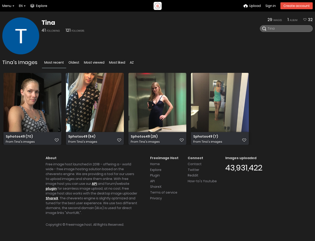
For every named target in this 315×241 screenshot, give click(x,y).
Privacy (156, 198)
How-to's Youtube (202, 181)
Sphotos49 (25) (144, 136)
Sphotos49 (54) (81, 136)
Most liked (117, 62)
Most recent (54, 62)
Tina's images (24, 141)
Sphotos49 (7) (205, 136)
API (94, 183)
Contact (195, 164)
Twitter (193, 169)
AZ (132, 62)
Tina (48, 23)
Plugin (155, 175)
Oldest (73, 62)
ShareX (52, 198)
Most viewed (94, 62)
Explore (155, 169)
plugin (51, 188)
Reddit (193, 175)
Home (155, 164)
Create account (296, 5)
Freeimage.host (79, 224)
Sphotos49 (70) (19, 136)
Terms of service (163, 192)
